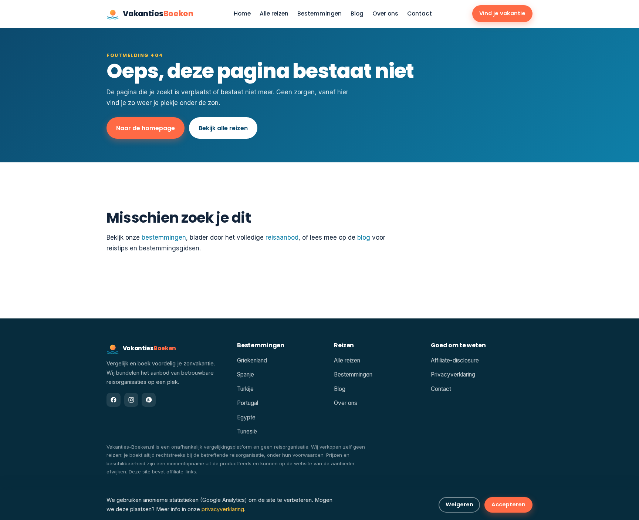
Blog (357, 14)
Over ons (385, 14)
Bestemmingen (319, 14)
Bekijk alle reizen (223, 128)
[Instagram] (131, 400)
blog (363, 237)
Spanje (245, 374)
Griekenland (252, 360)
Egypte (246, 417)
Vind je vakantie (502, 13)
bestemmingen (164, 237)
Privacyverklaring (453, 374)
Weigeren (459, 504)
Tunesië (247, 431)
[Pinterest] (149, 400)
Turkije (245, 388)
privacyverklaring (223, 509)
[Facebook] (113, 400)
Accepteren (508, 504)
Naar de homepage (145, 128)
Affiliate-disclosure (455, 360)
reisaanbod (282, 237)
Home (242, 14)
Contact (419, 14)
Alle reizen (274, 14)
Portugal (247, 402)
